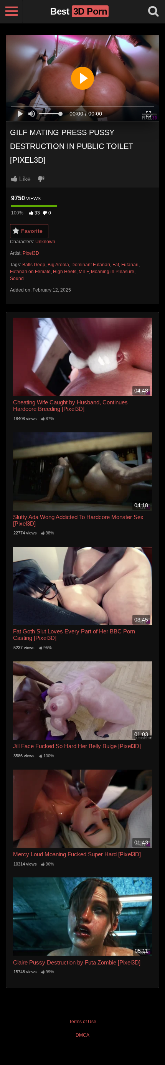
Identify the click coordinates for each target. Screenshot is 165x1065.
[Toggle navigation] (11, 11)
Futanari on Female (30, 271)
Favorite (32, 231)
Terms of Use (82, 1021)
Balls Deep (33, 264)
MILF (84, 271)
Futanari (130, 264)
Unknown (45, 241)
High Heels (64, 271)
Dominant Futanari (90, 264)
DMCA (82, 1035)
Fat (115, 264)
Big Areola (58, 264)
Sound (17, 278)
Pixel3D (31, 253)
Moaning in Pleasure (112, 271)
